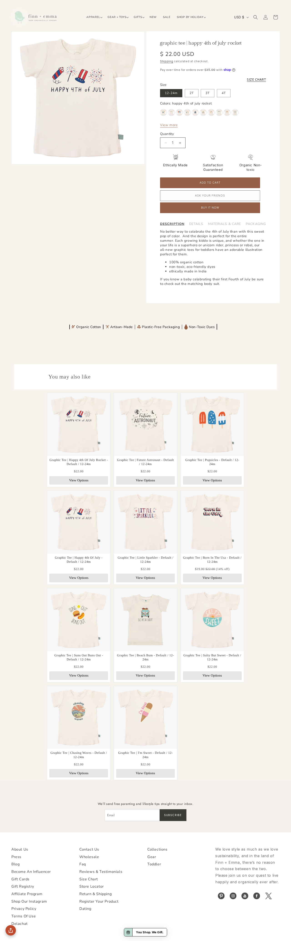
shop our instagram (29, 901)
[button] (93, 17)
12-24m (171, 93)
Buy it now (210, 207)
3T (208, 93)
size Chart (88, 879)
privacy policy (23, 908)
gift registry (22, 886)
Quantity (167, 134)
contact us (89, 849)
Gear (151, 856)
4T (224, 93)
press (16, 856)
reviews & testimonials (100, 871)
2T (192, 93)
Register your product (99, 901)
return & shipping (95, 893)
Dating (85, 908)
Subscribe (173, 815)
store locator (91, 886)
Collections (157, 849)
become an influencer (31, 871)
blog (15, 864)
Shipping (166, 61)
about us (19, 849)
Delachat (19, 923)
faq (82, 864)
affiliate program (26, 893)
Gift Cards (20, 879)
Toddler (154, 864)
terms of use (23, 916)
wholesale (89, 856)
